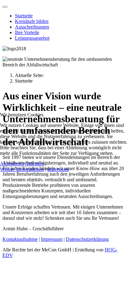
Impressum (58, 169)
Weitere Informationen (22, 169)
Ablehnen (34, 163)
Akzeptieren (12, 163)
